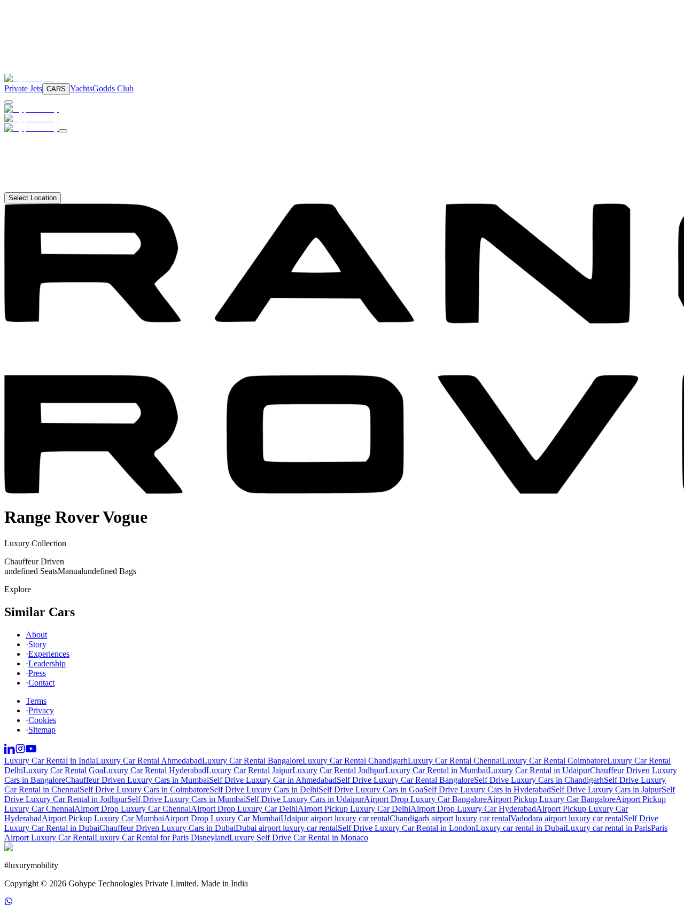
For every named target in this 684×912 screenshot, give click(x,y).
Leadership (47, 663)
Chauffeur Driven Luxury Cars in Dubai (167, 827)
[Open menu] (8, 102)
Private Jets (23, 88)
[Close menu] (63, 130)
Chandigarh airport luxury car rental (450, 818)
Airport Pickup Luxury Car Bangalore (551, 799)
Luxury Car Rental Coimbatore (554, 760)
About (27, 177)
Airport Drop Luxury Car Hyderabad (473, 808)
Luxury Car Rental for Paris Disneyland (162, 837)
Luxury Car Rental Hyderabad (154, 770)
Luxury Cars (40, 139)
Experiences (48, 653)
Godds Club (113, 88)
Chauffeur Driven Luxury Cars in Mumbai (137, 779)
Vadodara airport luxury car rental (567, 818)
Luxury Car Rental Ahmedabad (149, 760)
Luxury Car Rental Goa (63, 770)
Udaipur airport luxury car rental (335, 818)
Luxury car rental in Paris (608, 827)
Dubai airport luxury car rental (287, 827)
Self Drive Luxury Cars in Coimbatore (144, 789)
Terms (36, 700)
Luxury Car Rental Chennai (455, 760)
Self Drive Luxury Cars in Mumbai (186, 799)
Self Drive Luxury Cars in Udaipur (305, 799)
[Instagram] (20, 751)
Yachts (81, 88)
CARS (56, 89)
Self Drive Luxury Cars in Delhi (263, 789)
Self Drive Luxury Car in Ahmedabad (273, 779)
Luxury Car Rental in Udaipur (539, 770)
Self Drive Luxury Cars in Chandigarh (539, 779)
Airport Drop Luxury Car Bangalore (425, 799)
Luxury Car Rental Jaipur (249, 770)
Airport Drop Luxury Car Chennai (132, 808)
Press (37, 673)
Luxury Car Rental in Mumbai (436, 770)
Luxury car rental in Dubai (520, 827)
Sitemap (42, 729)
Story (37, 644)
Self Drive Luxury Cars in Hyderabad (487, 789)
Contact (30, 187)
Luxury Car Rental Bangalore (252, 760)
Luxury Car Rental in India (50, 760)
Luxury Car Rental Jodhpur (338, 770)
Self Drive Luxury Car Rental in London (407, 827)
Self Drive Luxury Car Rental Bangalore (405, 779)
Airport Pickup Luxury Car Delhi (354, 808)
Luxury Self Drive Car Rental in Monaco (298, 837)
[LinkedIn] (9, 751)
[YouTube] (31, 751)
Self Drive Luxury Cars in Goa (370, 789)
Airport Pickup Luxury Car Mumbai (103, 818)
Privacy (41, 710)
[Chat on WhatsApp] (8, 902)
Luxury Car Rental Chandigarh (355, 760)
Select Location (33, 198)
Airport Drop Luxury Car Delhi (244, 808)
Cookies (42, 720)
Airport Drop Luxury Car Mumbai (222, 818)
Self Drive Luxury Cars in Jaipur (606, 789)
